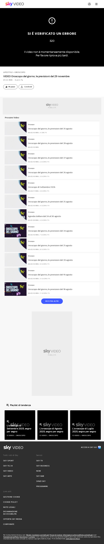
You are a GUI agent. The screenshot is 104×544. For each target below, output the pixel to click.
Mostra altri (52, 301)
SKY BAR (40, 476)
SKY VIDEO (8, 471)
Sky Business (43, 466)
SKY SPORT (8, 461)
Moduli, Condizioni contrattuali (37, 535)
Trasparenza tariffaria (11, 537)
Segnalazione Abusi (73, 539)
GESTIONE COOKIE (11, 497)
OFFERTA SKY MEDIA (12, 519)
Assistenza (23, 537)
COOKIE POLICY (10, 502)
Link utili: (7, 491)
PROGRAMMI (42, 486)
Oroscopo (19, 72)
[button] (10, 86)
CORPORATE (8, 524)
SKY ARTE (7, 476)
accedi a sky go (89, 447)
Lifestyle (8, 72)
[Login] (89, 4)
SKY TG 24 (8, 466)
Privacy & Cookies (56, 535)
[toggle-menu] (96, 4)
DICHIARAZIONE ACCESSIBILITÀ (10, 512)
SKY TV (39, 461)
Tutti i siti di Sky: (11, 455)
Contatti (32, 537)
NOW (38, 471)
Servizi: (39, 455)
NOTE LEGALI (9, 507)
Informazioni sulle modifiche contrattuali (78, 535)
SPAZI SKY (41, 481)
